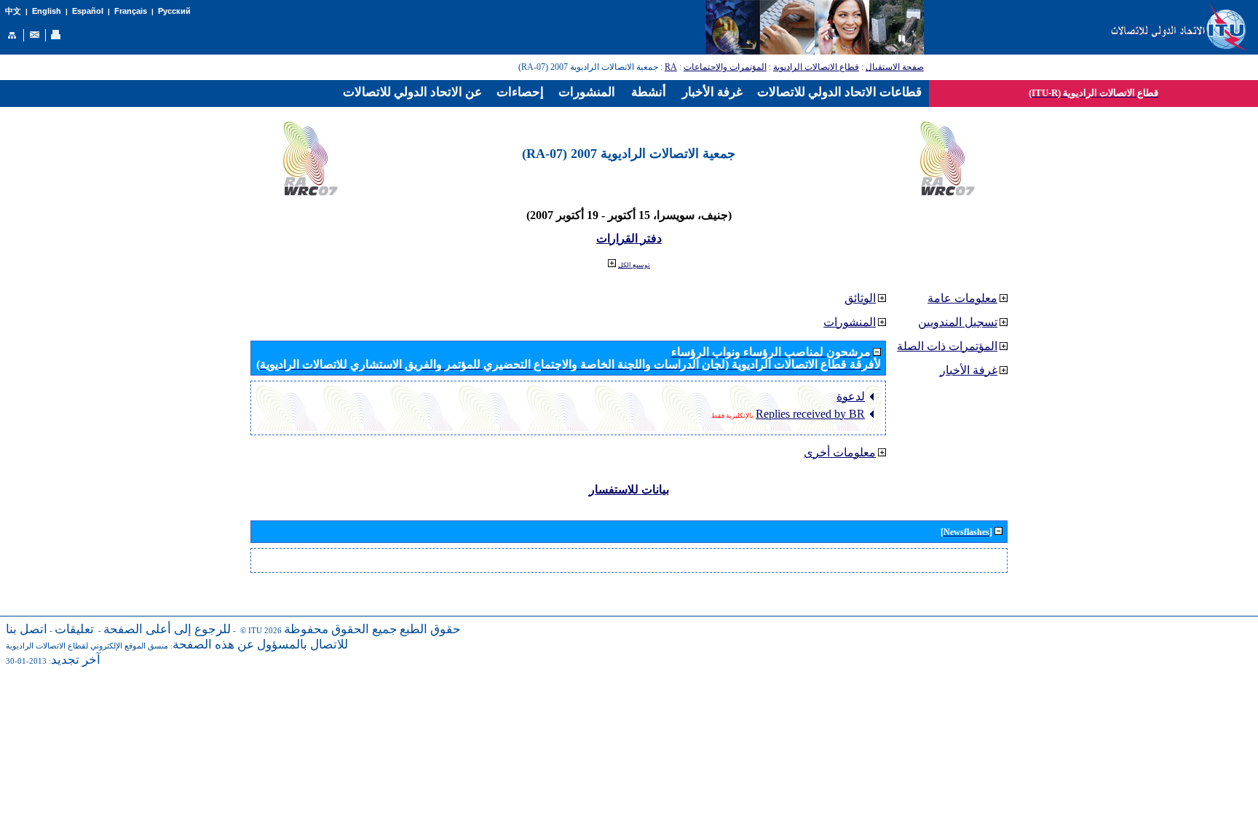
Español (87, 11)
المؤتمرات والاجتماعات (725, 67)
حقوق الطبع (430, 629)
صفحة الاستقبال (895, 67)
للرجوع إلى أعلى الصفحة (167, 629)
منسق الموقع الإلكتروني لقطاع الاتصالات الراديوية (87, 646)
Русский (174, 11)
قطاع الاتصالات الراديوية (816, 67)
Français (130, 11)
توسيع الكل (634, 265)
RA (671, 67)
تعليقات (74, 629)
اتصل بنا (26, 629)
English (46, 11)
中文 (13, 11)
